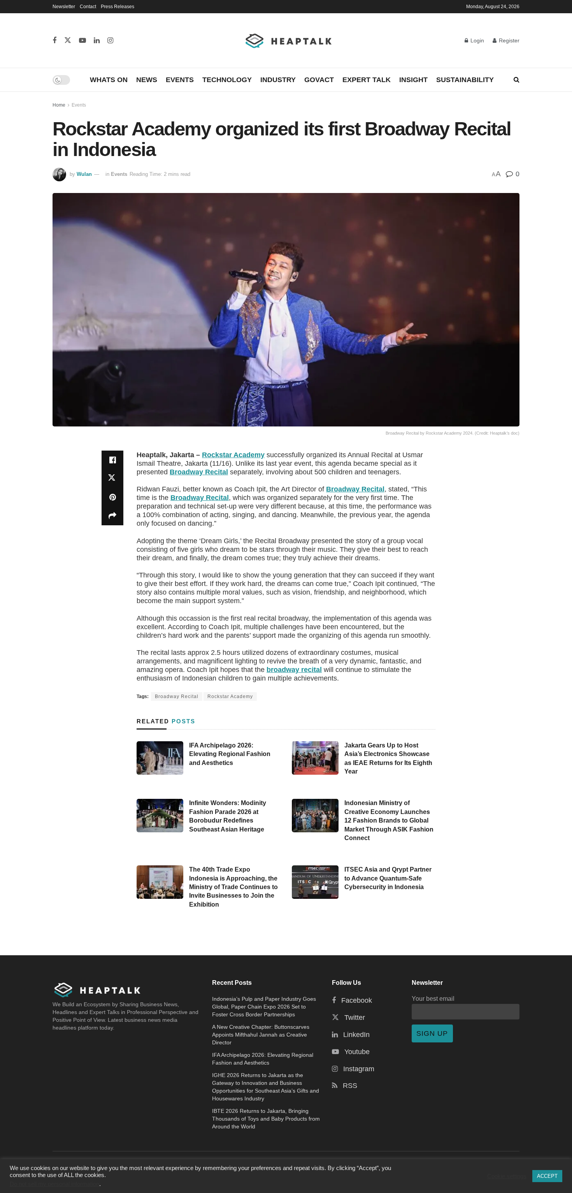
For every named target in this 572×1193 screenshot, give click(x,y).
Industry (278, 80)
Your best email (433, 998)
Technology (227, 80)
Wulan (84, 174)
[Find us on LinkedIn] (97, 40)
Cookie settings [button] (506, 1176)
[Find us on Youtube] (82, 40)
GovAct (319, 80)
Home (59, 105)
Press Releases (117, 6)
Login (476, 40)
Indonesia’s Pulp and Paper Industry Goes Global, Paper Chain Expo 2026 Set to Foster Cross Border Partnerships (264, 1007)
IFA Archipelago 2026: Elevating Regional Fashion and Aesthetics (229, 754)
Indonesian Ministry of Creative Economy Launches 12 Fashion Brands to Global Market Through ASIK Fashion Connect (388, 820)
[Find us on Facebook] (54, 40)
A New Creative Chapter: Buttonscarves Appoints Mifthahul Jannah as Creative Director (260, 1035)
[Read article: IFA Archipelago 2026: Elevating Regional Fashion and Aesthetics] (160, 758)
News (146, 80)
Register (508, 40)
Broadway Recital (199, 472)
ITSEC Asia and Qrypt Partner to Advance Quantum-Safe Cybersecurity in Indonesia (388, 878)
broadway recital (294, 670)
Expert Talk (366, 80)
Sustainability (465, 80)
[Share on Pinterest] (112, 497)
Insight (413, 80)
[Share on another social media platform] (112, 516)
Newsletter (64, 6)
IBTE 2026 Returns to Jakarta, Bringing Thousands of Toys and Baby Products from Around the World (266, 1119)
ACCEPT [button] (547, 1176)
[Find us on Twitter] (67, 40)
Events (180, 80)
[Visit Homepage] (289, 40)
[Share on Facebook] (112, 460)
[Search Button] (516, 79)
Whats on (109, 80)
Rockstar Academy (233, 455)
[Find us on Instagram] (110, 40)
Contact (88, 6)
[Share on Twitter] (112, 478)
